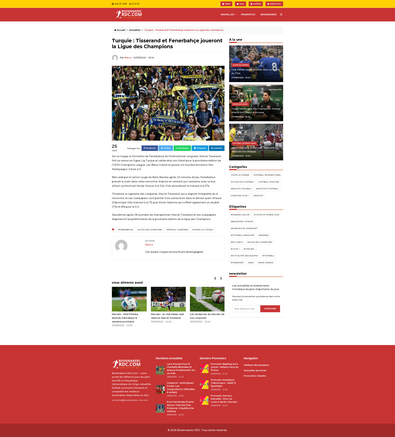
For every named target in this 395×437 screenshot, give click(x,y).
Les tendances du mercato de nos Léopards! (207, 316)
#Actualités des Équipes (244, 256)
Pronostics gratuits (255, 375)
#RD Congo (237, 242)
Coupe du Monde (240, 175)
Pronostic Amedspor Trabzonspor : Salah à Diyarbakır (223, 383)
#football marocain (242, 235)
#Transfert (237, 263)
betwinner (275, 3)
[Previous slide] (215, 278)
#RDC (251, 263)
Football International (267, 175)
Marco (149, 244)
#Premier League (240, 215)
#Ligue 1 (235, 249)
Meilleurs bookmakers (256, 365)
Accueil (121, 30)
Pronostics (248, 14)
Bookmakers (268, 14)
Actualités (135, 30)
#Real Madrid (265, 263)
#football (268, 256)
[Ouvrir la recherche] (280, 14)
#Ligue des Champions (150, 230)
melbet (257, 3)
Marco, (128, 57)
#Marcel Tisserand (177, 230)
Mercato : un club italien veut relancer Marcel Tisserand (167, 316)
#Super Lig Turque (202, 230)
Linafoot (258, 196)
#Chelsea (249, 249)
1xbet (227, 3)
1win (241, 3)
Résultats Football (267, 189)
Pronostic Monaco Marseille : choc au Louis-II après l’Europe (224, 398)
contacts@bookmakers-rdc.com (130, 400)
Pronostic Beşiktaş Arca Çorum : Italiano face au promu (224, 367)
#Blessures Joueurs (242, 222)
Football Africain (268, 182)
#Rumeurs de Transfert (244, 228)
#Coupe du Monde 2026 (266, 215)
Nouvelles (227, 14)
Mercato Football (241, 189)
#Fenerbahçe (125, 230)
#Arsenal (264, 235)
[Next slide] (221, 278)
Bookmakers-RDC (188, 430)
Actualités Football (242, 182)
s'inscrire (270, 308)
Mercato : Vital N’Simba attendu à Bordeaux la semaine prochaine (125, 318)
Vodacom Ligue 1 (240, 196)
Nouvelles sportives (255, 370)
